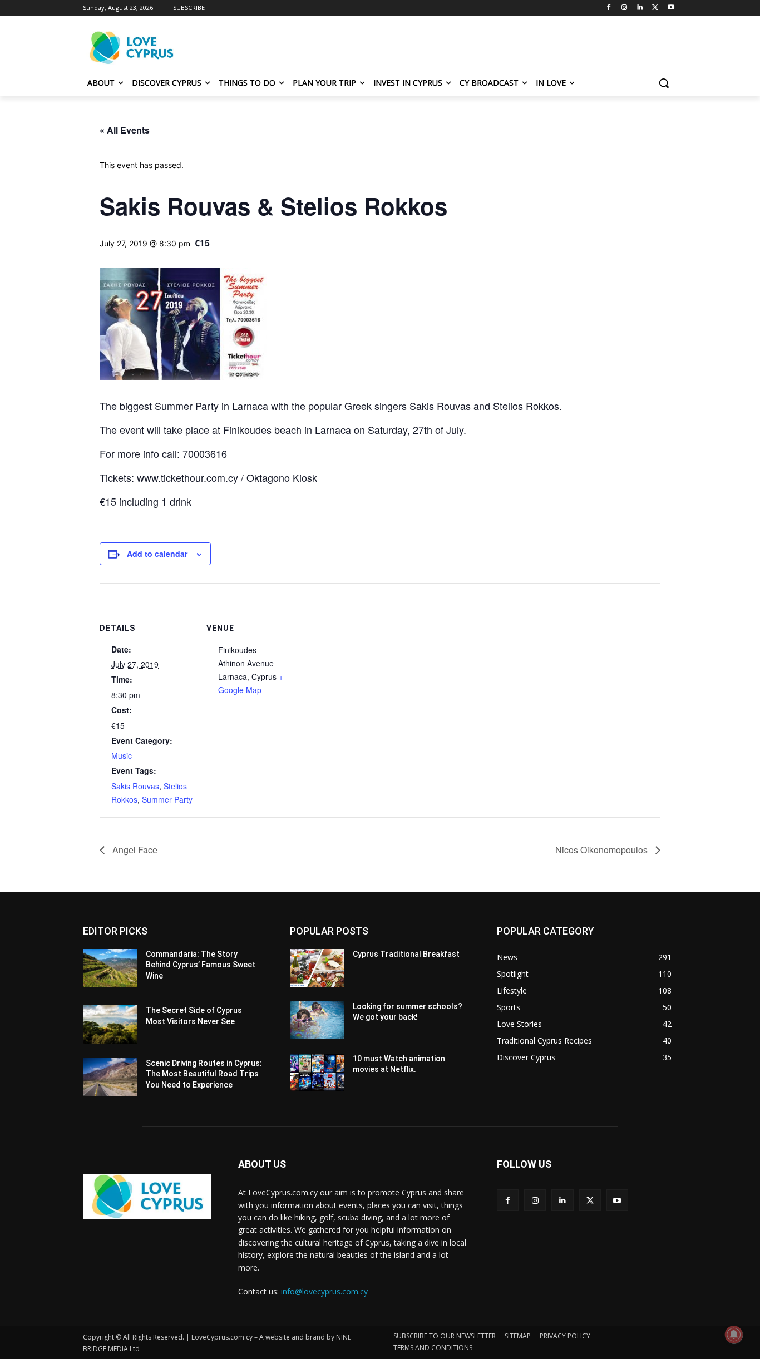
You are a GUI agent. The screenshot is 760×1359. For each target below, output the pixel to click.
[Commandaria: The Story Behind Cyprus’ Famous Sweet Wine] (110, 968)
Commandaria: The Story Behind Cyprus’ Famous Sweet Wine (200, 965)
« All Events (125, 129)
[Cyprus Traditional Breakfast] (317, 968)
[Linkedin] (640, 8)
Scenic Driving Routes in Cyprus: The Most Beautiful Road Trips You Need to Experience (204, 1074)
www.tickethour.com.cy (187, 477)
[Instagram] (624, 8)
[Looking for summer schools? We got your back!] (317, 1020)
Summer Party (167, 799)
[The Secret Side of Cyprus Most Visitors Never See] (110, 1024)
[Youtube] (670, 8)
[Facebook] (609, 8)
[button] (663, 83)
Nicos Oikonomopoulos (602, 849)
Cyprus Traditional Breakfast (406, 954)
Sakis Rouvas (135, 786)
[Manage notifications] (734, 1334)
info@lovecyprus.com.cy (324, 1291)
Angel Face (133, 849)
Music (121, 755)
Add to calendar (157, 553)
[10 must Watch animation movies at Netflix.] (317, 1072)
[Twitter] (655, 8)
